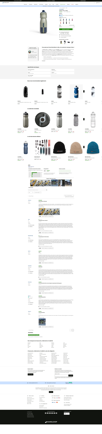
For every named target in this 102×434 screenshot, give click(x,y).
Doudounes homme (30, 356)
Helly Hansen (41, 346)
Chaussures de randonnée (43, 356)
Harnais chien (65, 356)
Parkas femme (30, 354)
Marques (68, 4)
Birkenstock (64, 346)
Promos (72, 4)
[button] (43, 22)
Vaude (52, 346)
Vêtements (25, 4)
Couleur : (62, 17)
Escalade (46, 4)
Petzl (64, 347)
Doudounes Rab (65, 355)
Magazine (76, 4)
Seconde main (63, 4)
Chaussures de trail (42, 357)
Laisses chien (65, 357)
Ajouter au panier (66, 29)
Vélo (50, 4)
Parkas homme (30, 357)
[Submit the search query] (94, 2)
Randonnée (35, 4)
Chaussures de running (43, 358)
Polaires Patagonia (53, 356)
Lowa (28, 347)
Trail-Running (41, 4)
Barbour (41, 347)
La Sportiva (29, 346)
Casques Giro (65, 354)
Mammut (52, 347)
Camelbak (61, 9)
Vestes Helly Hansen (54, 358)
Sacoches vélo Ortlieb (66, 358)
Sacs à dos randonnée (43, 354)
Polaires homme (30, 358)
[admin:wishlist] (73, 29)
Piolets (40, 355)
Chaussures (30, 4)
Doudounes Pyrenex (54, 357)
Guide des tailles (71, 25)
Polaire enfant (53, 354)
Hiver (53, 4)
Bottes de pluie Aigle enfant (55, 355)
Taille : (60, 25)
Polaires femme (30, 355)
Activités (57, 4)
